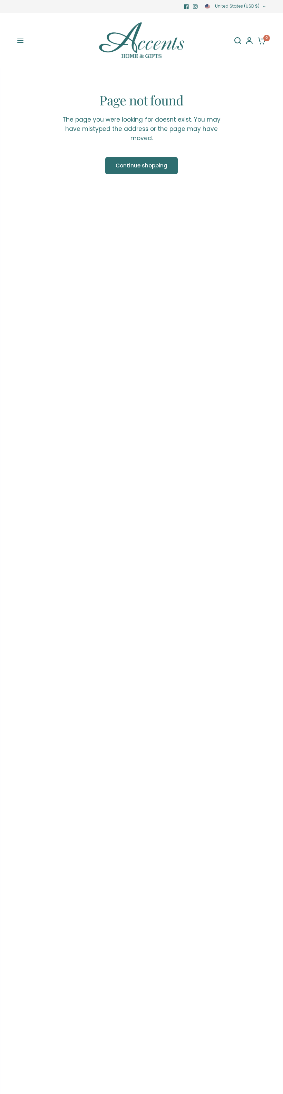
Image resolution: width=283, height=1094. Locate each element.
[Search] (238, 40)
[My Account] (249, 40)
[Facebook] (186, 6)
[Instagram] (195, 6)
